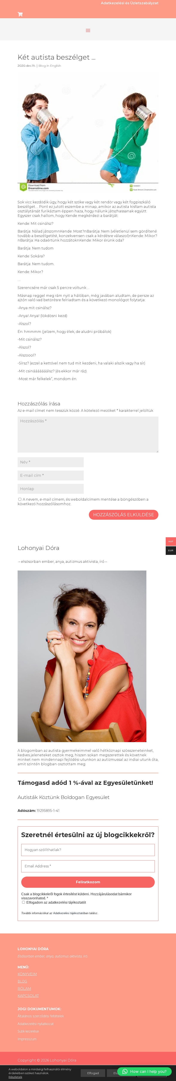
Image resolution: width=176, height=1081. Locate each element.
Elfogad (93, 1073)
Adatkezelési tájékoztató (68, 913)
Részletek (15, 1077)
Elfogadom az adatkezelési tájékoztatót (56, 902)
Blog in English (49, 66)
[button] (144, 1071)
